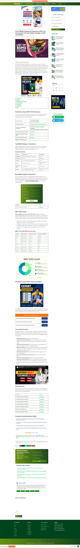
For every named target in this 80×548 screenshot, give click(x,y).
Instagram (28, 436)
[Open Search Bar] (64, 3)
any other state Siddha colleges (31, 180)
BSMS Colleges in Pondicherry (22, 101)
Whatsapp (29, 532)
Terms (15, 533)
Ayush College (20, 29)
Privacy (15, 532)
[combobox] (33, 458)
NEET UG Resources (29, 3)
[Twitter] (23, 446)
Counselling (19, 104)
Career (15, 528)
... (46, 490)
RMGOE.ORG (43, 529)
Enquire (62, 9)
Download (44, 318)
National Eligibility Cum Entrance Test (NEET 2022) (25, 214)
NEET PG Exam (44, 524)
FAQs (17, 107)
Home (16, 29)
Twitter (29, 526)
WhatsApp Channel (40, 435)
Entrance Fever (43, 528)
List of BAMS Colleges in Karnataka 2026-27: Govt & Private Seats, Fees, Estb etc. (31, 477)
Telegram (18, 436)
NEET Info (54, 3)
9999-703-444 (12, 546)
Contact (15, 535)
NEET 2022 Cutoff (20, 102)
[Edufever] (17, 4)
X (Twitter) (32, 491)
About (15, 524)
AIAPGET (37, 121)
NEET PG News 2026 (45, 526)
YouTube (23, 491)
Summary (18, 99)
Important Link (19, 105)
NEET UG (37, 120)
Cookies (15, 530)
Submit (39, 461)
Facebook (22, 436)
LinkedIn (18, 491)
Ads (15, 526)
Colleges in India (39, 3)
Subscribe (32, 200)
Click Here (32, 131)
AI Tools (60, 3)
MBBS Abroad (47, 3)
